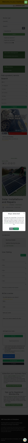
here (7, 223)
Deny (11, 228)
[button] (25, 2)
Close (24, 213)
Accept (16, 228)
